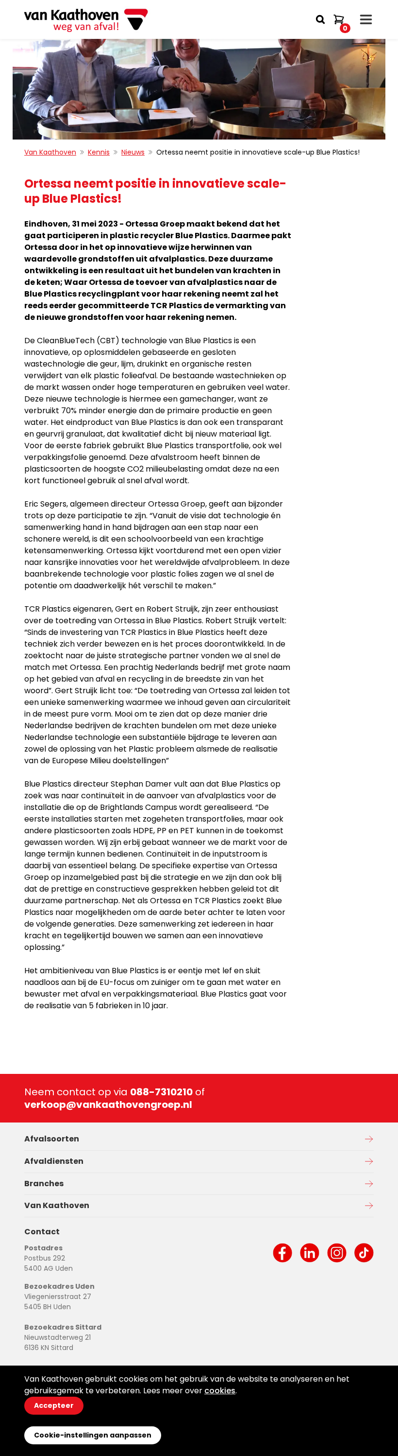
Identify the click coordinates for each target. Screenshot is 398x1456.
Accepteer (54, 1405)
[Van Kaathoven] (87, 19)
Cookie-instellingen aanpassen (92, 1435)
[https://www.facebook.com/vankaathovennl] (282, 1253)
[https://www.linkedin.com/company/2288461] (309, 1253)
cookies (219, 1390)
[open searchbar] (320, 19)
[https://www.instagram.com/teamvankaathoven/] (337, 1253)
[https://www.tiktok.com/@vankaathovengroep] (364, 1253)
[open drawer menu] (366, 19)
